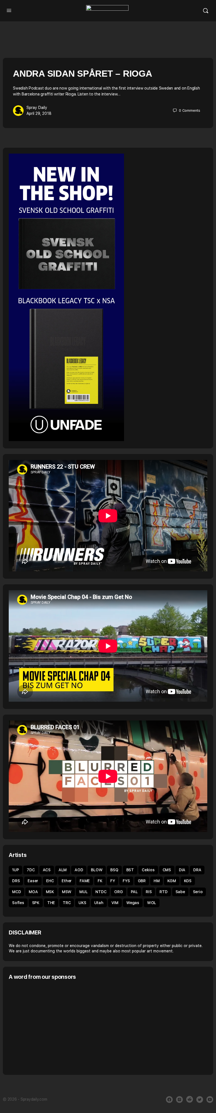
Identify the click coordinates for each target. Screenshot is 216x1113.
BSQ (114, 870)
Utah (99, 902)
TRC (67, 902)
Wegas (132, 902)
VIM (114, 902)
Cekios (148, 870)
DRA (197, 870)
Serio (198, 892)
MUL (83, 892)
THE (51, 902)
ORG (118, 892)
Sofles (18, 902)
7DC (31, 870)
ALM (62, 870)
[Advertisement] (56, 1026)
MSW (66, 892)
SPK (35, 902)
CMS (167, 870)
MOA (33, 892)
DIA (182, 870)
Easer (33, 881)
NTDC (100, 892)
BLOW (96, 870)
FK (100, 881)
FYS (126, 881)
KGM (171, 881)
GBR (142, 881)
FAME (85, 881)
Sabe (180, 892)
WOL (151, 902)
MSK (50, 892)
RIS (149, 892)
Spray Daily (36, 107)
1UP (15, 870)
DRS (16, 881)
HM (157, 881)
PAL (134, 892)
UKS (82, 902)
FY (112, 881)
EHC (50, 881)
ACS (47, 870)
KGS (188, 881)
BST (130, 870)
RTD (163, 892)
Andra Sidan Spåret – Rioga (82, 74)
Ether (67, 881)
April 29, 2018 (38, 113)
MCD (16, 892)
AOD (79, 870)
